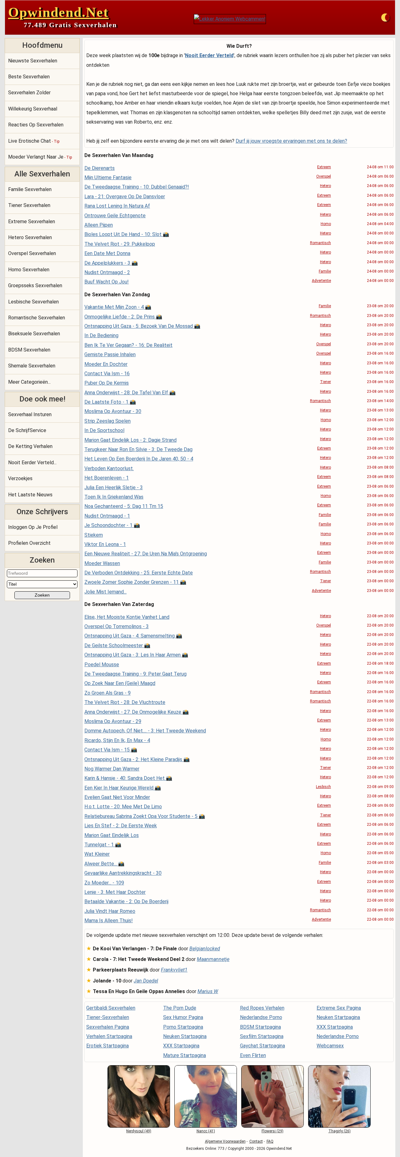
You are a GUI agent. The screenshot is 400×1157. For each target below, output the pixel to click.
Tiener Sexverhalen (29, 205)
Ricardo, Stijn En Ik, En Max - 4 (117, 740)
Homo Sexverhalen (28, 270)
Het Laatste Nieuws (30, 495)
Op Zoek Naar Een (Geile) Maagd (119, 683)
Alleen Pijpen (98, 225)
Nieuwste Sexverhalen (32, 61)
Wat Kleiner (97, 854)
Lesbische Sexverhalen (33, 302)
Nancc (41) (206, 1131)
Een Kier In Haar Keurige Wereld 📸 (122, 788)
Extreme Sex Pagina (339, 1008)
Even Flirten (253, 1055)
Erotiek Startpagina (107, 1046)
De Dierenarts (99, 168)
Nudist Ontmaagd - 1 (107, 516)
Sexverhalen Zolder (29, 93)
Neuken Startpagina (185, 1036)
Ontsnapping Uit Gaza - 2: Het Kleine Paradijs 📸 (137, 759)
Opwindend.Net (58, 12)
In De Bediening (101, 335)
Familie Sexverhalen (30, 189)
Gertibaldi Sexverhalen (110, 1008)
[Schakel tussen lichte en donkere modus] (385, 17)
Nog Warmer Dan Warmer (111, 769)
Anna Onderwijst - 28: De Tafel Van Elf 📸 (130, 393)
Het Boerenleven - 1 (106, 478)
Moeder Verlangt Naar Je (40, 157)
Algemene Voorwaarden (225, 1141)
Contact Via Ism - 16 (107, 374)
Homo (326, 224)
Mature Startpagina (184, 1055)
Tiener (325, 382)
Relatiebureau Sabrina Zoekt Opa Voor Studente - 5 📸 (144, 816)
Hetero (325, 186)
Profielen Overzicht (29, 543)
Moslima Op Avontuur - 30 (112, 411)
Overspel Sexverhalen (32, 253)
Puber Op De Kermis (106, 383)
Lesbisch (323, 787)
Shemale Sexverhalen (31, 366)
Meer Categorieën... (29, 382)
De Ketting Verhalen (30, 446)
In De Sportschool (104, 430)
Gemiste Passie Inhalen (110, 354)
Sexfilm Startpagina (261, 1036)
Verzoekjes (20, 478)
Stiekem (93, 535)
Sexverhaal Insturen (30, 414)
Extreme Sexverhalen (31, 221)
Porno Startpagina (183, 1027)
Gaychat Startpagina (262, 1046)
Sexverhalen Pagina (107, 1027)
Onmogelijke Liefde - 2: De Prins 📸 (123, 317)
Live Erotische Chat (33, 141)
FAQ (270, 1141)
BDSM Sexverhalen (29, 350)
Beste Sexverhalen (29, 77)
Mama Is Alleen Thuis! (108, 920)
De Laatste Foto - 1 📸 (110, 402)
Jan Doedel (146, 981)
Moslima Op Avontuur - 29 (112, 721)
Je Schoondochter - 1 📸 (112, 525)
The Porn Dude (179, 1008)
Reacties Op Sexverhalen (35, 125)
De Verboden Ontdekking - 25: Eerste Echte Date (138, 573)
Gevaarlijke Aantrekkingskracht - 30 (123, 873)
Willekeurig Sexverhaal (32, 109)
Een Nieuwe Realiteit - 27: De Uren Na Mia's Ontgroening (145, 554)
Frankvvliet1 (174, 970)
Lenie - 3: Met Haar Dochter (115, 892)
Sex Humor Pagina (183, 1017)
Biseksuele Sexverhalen (34, 334)
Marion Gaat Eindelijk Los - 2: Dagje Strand (130, 440)
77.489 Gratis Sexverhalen (70, 25)
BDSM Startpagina (260, 1027)
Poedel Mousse (101, 664)
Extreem (324, 167)
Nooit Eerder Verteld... (32, 462)
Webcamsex (330, 1046)
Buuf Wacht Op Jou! (106, 282)
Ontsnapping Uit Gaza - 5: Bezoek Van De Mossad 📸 (142, 326)
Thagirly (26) (339, 1131)
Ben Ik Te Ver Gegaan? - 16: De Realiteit (128, 345)
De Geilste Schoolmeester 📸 (117, 645)
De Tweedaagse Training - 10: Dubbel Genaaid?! (136, 187)
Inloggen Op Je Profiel (33, 527)
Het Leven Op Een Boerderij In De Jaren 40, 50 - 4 (138, 459)
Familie (325, 271)
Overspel (323, 176)
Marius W (208, 991)
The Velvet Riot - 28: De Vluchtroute (124, 702)
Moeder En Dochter (106, 364)
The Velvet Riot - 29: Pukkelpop (119, 244)
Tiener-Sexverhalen (107, 1017)
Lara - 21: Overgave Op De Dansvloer (124, 196)
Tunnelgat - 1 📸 (102, 845)
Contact (256, 1141)
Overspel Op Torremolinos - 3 (116, 626)
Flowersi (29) (272, 1131)
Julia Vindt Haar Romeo (109, 911)
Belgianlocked (204, 949)
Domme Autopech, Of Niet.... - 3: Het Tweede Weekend (145, 731)
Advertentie (321, 280)
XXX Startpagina (181, 1046)
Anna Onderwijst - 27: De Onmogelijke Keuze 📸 (136, 712)
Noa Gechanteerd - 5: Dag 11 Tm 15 (123, 506)
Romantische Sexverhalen (36, 318)
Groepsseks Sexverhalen (35, 285)
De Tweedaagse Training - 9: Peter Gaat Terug (135, 674)
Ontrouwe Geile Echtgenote (115, 216)
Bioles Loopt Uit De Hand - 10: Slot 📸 (126, 234)
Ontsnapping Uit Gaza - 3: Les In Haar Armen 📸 (136, 655)
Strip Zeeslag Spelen (107, 421)
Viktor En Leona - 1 (105, 544)
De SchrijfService (27, 430)
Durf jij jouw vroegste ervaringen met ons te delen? (291, 141)
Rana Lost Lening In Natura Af (117, 206)
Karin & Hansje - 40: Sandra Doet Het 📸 (128, 778)
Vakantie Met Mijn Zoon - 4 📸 (117, 307)
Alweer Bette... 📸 (104, 864)
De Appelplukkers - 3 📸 (111, 263)
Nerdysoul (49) (138, 1131)
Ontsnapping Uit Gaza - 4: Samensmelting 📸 (133, 636)
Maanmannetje (213, 959)
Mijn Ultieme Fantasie (108, 177)
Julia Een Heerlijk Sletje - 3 (113, 487)
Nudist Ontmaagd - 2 (107, 272)
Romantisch (320, 243)
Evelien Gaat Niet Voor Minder (117, 797)
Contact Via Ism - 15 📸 (110, 750)
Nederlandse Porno (261, 1017)
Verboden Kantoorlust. (109, 468)
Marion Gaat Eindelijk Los (111, 835)
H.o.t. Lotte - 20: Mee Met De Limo (123, 807)
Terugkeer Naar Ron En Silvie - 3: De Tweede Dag (138, 449)
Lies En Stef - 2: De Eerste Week (120, 826)
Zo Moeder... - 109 (104, 883)
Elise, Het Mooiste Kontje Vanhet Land (126, 617)
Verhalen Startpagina (109, 1036)
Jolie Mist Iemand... (105, 592)
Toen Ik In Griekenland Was (113, 497)
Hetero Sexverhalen (30, 237)
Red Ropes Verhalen (262, 1008)
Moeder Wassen (102, 563)
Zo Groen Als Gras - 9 (107, 693)
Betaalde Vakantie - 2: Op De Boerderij (126, 901)
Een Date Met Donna (107, 253)
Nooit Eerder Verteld (209, 55)
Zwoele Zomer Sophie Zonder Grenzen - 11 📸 (135, 582)
